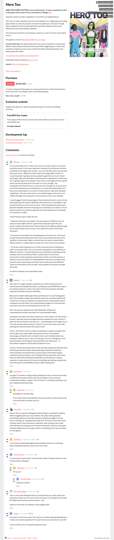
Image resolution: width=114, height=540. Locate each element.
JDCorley (17, 162)
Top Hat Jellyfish (19, 454)
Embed (35, 538)
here (50, 12)
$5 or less (106, 538)
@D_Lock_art (32, 60)
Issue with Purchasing (14, 142)
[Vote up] (7, 162)
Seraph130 (17, 439)
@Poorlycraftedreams (20, 64)
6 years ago (24, 280)
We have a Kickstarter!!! (15, 139)
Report (29, 538)
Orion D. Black (39, 40)
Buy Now (10, 84)
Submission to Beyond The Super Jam (101, 13)
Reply (11, 274)
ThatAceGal (21, 390)
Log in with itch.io (12, 155)
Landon (16, 513)
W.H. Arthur (17, 409)
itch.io (9, 538)
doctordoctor (18, 371)
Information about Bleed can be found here (22, 55)
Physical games (98, 538)
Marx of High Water (20, 491)
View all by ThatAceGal (19, 538)
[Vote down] (7, 164)
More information (12, 71)
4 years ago (24, 162)
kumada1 (17, 280)
